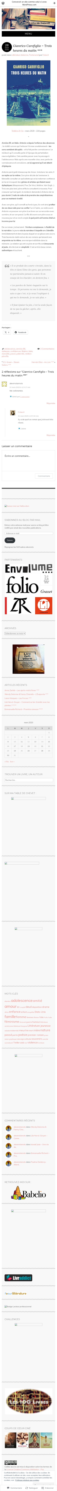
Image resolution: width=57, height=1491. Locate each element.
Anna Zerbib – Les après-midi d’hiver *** (22, 690)
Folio (46, 1017)
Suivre (10, 540)
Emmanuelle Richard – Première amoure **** (24, 709)
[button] (28, 568)
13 (35, 742)
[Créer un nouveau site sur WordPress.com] (28, 3)
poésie (22, 1034)
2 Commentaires (47, 349)
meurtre (23, 1030)
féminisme (12, 1021)
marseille (6, 354)
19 (28, 746)
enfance (14, 1011)
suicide (45, 1039)
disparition (37, 1007)
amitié (37, 1001)
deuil (29, 1006)
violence (33, 1042)
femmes (30, 1017)
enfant (24, 1012)
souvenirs (37, 1038)
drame (45, 1006)
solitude (27, 1039)
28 (42, 751)
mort (31, 1030)
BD (18, 1007)
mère (37, 1030)
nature (45, 1030)
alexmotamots (20, 1127)
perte (15, 1035)
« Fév (7, 761)
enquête (30, 1012)
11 (22, 742)
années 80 (20, 349)
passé (13, 354)
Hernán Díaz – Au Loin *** (43, 362)
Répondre (51, 403)
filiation (25, 351)
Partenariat (34, 55)
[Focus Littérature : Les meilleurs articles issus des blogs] (16, 1294)
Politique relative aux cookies (27, 1480)
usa (22, 1042)
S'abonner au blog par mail (23, 520)
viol (26, 1043)
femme (21, 1017)
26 (28, 751)
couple (22, 1007)
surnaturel (9, 1043)
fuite (50, 1017)
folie (41, 1017)
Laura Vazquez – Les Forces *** (18, 698)
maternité (14, 1030)
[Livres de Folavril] (28, 29)
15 (49, 742)
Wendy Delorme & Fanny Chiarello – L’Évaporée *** (26, 694)
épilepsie (6, 351)
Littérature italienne (20, 55)
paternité (20, 354)
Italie (31, 351)
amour (11, 1006)
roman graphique (10, 1039)
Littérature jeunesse (39, 1025)
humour (36, 1021)
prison (46, 1035)
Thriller (16, 1042)
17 (15, 746)
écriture (41, 1043)
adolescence (9, 349)
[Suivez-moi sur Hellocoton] (17, 506)
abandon (8, 1001)
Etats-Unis (40, 1011)
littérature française (20, 1026)
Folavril (46, 55)
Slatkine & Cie (18, 131)
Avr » (12, 761)
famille (10, 1016)
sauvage (20, 1039)
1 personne (24, 397)
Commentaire (44, 476)
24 (15, 751)
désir (7, 1012)
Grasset (23, 1022)
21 (42, 746)
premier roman (36, 1034)
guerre (29, 1022)
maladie (7, 1031)
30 (8, 755)
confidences (15, 351)
